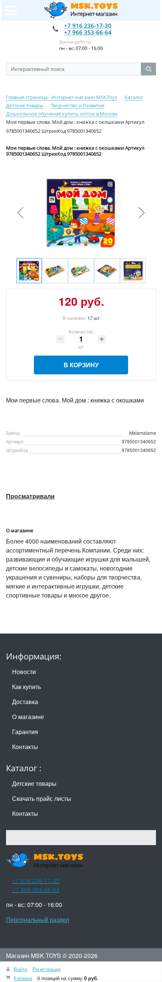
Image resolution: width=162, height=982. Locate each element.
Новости (24, 671)
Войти (20, 969)
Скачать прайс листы (41, 798)
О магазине (28, 716)
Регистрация (46, 969)
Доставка (25, 701)
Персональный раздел (37, 919)
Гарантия (25, 731)
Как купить (26, 686)
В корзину (81, 364)
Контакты (25, 746)
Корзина (23, 978)
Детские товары (34, 783)
